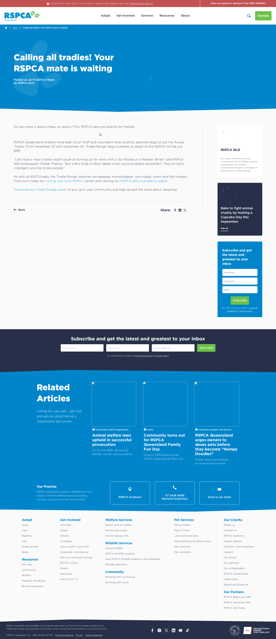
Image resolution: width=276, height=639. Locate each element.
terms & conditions (144, 356)
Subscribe (240, 300)
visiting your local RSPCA (64, 180)
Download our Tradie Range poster (40, 189)
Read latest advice (141, 3)
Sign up (224, 228)
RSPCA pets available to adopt (143, 180)
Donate (263, 15)
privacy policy (246, 311)
